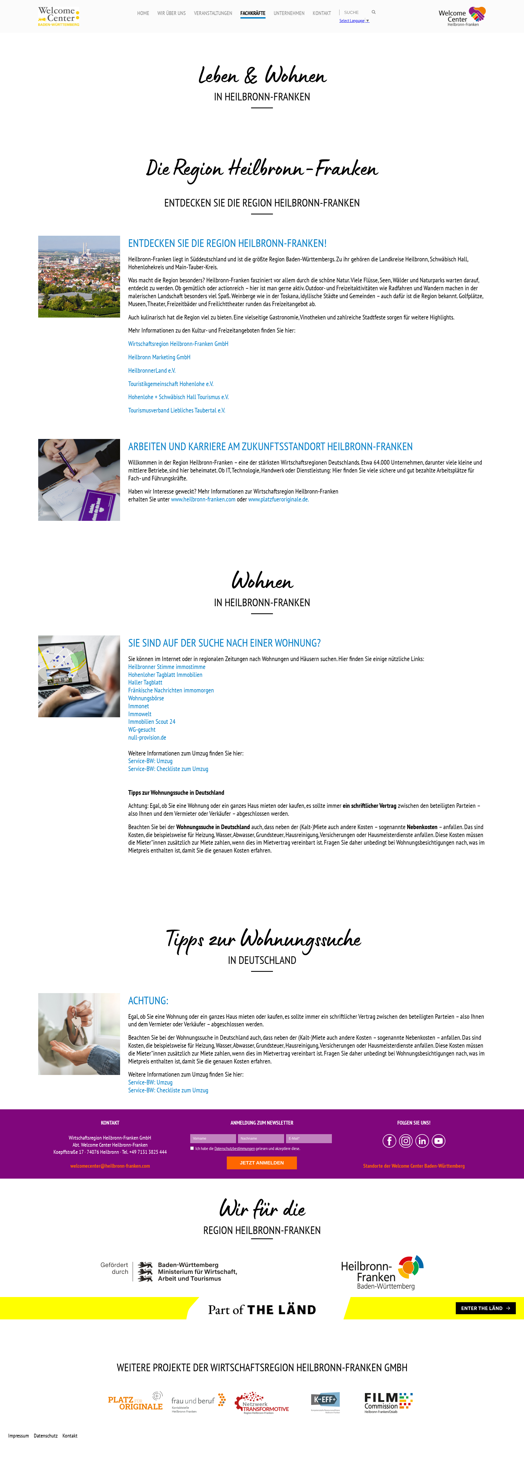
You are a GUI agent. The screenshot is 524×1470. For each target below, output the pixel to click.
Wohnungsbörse (146, 698)
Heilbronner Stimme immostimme (167, 666)
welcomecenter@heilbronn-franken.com (110, 1165)
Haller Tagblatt (145, 682)
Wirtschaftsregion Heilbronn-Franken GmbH (178, 343)
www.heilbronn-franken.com (203, 499)
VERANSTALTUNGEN (213, 13)
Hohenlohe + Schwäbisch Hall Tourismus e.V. (178, 397)
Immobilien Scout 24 (151, 721)
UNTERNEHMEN (289, 13)
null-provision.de (147, 737)
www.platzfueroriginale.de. (278, 499)
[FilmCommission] (388, 1403)
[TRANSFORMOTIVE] (262, 1403)
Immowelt (139, 714)
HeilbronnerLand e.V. (151, 370)
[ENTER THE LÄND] (486, 1308)
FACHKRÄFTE (253, 13)
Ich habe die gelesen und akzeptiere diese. (247, 1148)
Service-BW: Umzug (150, 761)
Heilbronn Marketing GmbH (159, 357)
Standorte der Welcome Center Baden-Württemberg (414, 1165)
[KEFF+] (325, 1403)
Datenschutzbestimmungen (235, 1148)
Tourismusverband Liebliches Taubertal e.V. (176, 410)
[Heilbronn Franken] (383, 1272)
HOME (143, 13)
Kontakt (70, 1435)
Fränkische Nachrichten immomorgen (171, 690)
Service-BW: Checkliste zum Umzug (168, 768)
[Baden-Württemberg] (168, 1272)
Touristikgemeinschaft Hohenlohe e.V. (170, 384)
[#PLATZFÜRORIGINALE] (135, 1403)
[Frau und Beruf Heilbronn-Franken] (198, 1403)
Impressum (18, 1435)
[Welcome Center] (462, 16)
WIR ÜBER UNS (171, 13)
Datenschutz (46, 1435)
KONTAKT (322, 13)
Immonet (138, 706)
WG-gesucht (142, 729)
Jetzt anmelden (262, 1163)
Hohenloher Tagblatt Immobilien (165, 674)
